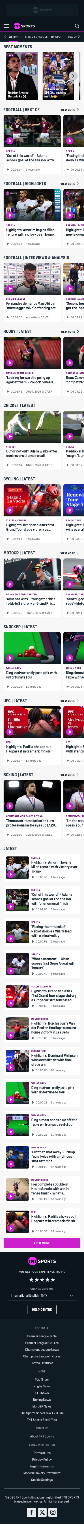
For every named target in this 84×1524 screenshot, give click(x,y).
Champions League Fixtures (42, 1356)
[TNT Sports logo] (24, 26)
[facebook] (31, 1512)
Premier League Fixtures (42, 1343)
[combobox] (42, 1295)
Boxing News (42, 1399)
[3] (42, 1279)
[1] (31, 1279)
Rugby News (42, 1386)
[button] (6, 26)
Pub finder (42, 1379)
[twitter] (42, 1512)
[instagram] (52, 1512)
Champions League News (42, 1349)
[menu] (77, 26)
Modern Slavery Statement (42, 1473)
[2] (36, 1279)
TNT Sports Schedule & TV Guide (42, 1413)
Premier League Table (42, 1336)
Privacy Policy (42, 1459)
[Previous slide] (5, 36)
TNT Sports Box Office (42, 1420)
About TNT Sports (42, 1436)
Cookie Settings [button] (42, 1480)
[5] (53, 1279)
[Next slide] (78, 36)
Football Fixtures (42, 1363)
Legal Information (42, 1466)
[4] (47, 1279)
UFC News (42, 1393)
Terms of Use (42, 1453)
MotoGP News (42, 1406)
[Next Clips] (73, 76)
